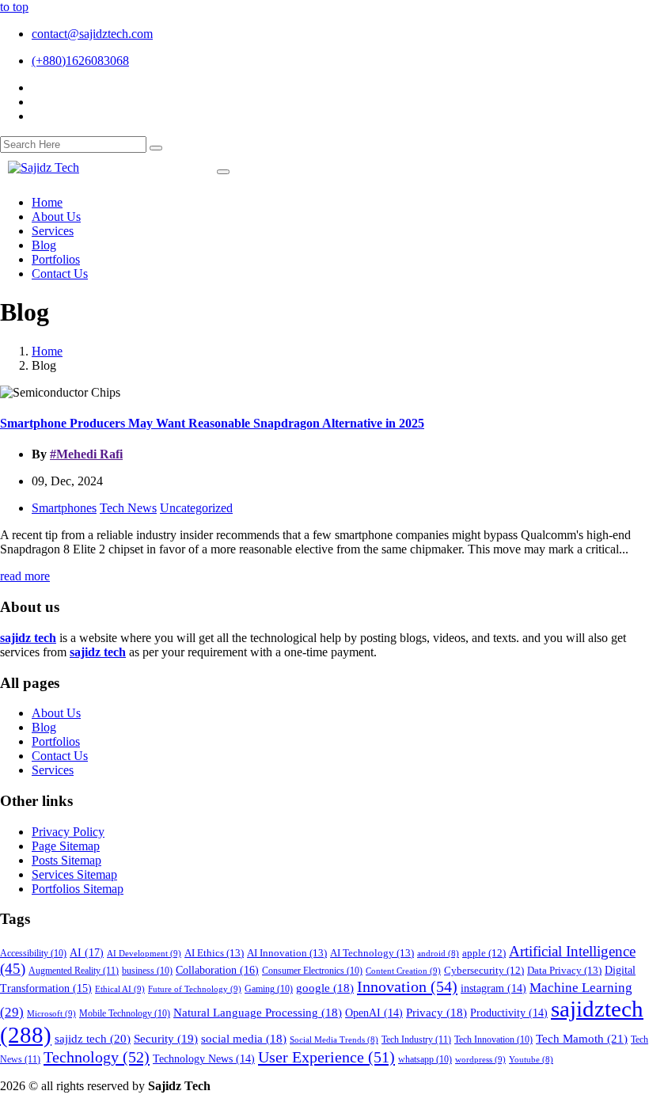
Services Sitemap (74, 874)
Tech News (128, 508)
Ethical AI (120, 989)
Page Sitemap (66, 846)
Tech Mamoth (582, 1038)
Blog (44, 727)
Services (53, 770)
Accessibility (33, 953)
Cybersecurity (484, 970)
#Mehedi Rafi (86, 454)
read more (25, 576)
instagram (493, 988)
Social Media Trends (334, 1040)
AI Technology (372, 953)
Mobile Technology (124, 1014)
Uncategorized (196, 508)
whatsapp (425, 1060)
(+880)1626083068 (80, 60)
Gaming (269, 989)
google (325, 988)
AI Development (144, 953)
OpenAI (374, 1013)
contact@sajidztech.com (92, 33)
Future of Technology (194, 989)
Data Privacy (564, 970)
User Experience (326, 1057)
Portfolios (56, 741)
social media (244, 1038)
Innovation (407, 986)
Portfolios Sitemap (77, 888)
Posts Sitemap (66, 860)
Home (47, 351)
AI (87, 952)
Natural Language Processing (257, 1012)
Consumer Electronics (312, 971)
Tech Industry (416, 1039)
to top (14, 6)
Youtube (531, 1059)
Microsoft (51, 1013)
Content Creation (403, 970)
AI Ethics (214, 953)
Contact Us (60, 755)
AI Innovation (287, 953)
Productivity (509, 1013)
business (147, 971)
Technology (97, 1057)
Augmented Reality (73, 970)
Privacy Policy (68, 831)
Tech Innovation (493, 1040)
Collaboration (217, 969)
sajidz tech (93, 1038)
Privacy (436, 1012)
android (438, 953)
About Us (56, 713)
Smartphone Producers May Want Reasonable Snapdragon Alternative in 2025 (212, 423)
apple (484, 953)
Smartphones (64, 508)
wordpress (480, 1059)
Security (166, 1038)
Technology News (204, 1059)
